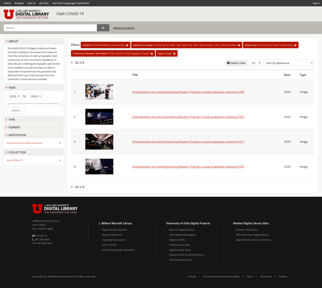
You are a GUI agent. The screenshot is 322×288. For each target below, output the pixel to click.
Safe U (250, 276)
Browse (19, 3)
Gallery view (237, 63)
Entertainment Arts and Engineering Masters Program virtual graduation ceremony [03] (188, 166)
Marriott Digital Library (181, 229)
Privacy (192, 276)
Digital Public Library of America (253, 239)
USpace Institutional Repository (186, 254)
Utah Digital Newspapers (182, 234)
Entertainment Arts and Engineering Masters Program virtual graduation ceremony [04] (188, 92)
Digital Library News (180, 249)
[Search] (103, 27)
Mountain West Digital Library (252, 234)
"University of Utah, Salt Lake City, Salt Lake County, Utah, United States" (185, 45)
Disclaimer (266, 276)
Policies (283, 276)
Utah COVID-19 (70, 13)
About (13, 41)
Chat (45, 3)
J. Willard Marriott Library (46, 221)
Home (7, 3)
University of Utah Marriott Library (24, 143)
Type (12, 119)
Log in (316, 3)
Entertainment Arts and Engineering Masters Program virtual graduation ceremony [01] (188, 141)
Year (12, 87)
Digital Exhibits (177, 239)
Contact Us (41, 235)
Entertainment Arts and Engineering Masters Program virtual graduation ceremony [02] (188, 117)
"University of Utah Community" (269, 45)
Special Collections (112, 234)
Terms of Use (109, 244)
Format (14, 127)
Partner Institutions (247, 229)
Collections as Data (179, 244)
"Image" (165, 53)
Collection (17, 152)
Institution (17, 135)
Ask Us (32, 3)
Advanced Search (124, 28)
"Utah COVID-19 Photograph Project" (112, 53)
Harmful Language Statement (70, 3)
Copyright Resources (113, 239)
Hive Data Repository (180, 259)
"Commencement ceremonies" (104, 45)
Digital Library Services (114, 229)
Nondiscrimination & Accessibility (221, 276)
